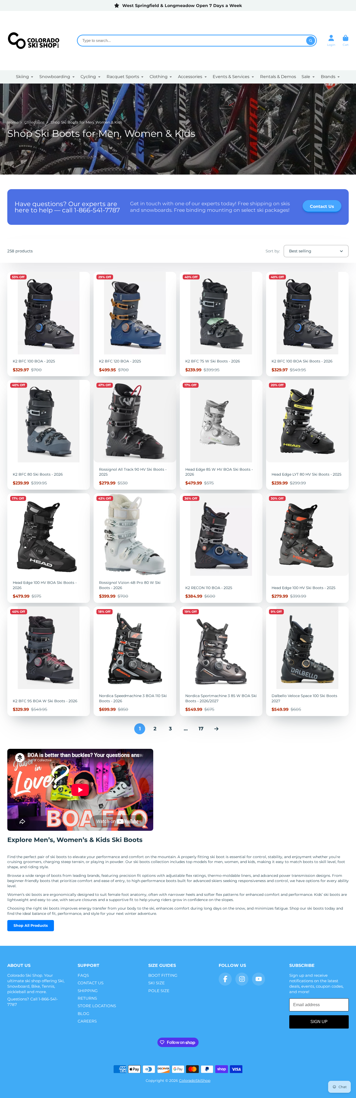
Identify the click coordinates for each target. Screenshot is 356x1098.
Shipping (88, 990)
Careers (87, 1021)
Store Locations (97, 1005)
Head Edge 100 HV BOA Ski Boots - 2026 (48, 548)
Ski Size (156, 982)
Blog (83, 1013)
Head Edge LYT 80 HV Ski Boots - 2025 (307, 434)
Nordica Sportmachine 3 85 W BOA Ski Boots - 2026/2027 (221, 661)
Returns (87, 998)
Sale (306, 76)
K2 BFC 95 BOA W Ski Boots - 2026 (48, 661)
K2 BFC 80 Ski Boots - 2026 (48, 434)
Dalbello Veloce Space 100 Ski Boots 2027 (307, 661)
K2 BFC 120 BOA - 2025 (135, 324)
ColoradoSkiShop (194, 1080)
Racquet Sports (123, 76)
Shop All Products (31, 925)
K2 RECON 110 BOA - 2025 (221, 548)
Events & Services (231, 76)
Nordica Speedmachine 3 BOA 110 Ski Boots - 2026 (135, 661)
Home (13, 122)
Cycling (88, 76)
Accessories (190, 76)
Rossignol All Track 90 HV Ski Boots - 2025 (135, 434)
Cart (345, 40)
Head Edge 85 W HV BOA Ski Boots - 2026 (221, 434)
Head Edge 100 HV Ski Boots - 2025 (307, 548)
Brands (328, 76)
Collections (34, 122)
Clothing (159, 76)
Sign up (319, 1021)
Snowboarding (54, 76)
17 (201, 729)
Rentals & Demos (278, 76)
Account (331, 40)
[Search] (310, 40)
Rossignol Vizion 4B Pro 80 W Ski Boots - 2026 (135, 548)
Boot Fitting (162, 975)
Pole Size (158, 990)
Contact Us (90, 982)
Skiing (22, 76)
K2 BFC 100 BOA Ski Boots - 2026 (307, 324)
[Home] (33, 40)
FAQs (83, 975)
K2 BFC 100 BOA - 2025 (48, 324)
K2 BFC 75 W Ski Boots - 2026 (221, 324)
